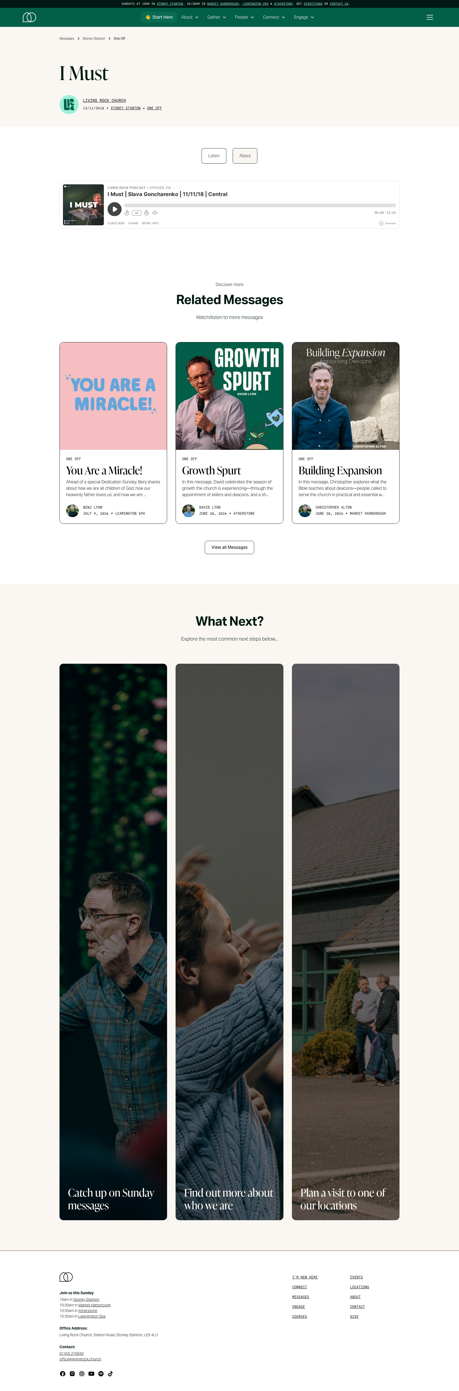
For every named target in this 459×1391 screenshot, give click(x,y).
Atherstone (283, 4)
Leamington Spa (256, 4)
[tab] (214, 156)
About (355, 1297)
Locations (359, 1287)
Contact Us (339, 4)
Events (356, 1277)
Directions (313, 4)
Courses (299, 1316)
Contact (357, 1307)
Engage (298, 1307)
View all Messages (229, 547)
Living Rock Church (104, 100)
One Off (154, 108)
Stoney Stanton (170, 4)
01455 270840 (72, 1353)
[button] (190, 17)
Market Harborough (223, 4)
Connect (299, 1287)
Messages (300, 1297)
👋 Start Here (159, 17)
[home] (29, 17)
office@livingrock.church (80, 1359)
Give (354, 1316)
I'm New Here (305, 1277)
